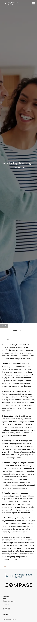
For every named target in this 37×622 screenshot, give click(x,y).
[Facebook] (3, 609)
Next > (5, 566)
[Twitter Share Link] (8, 345)
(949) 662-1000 (9, 601)
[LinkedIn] (9, 609)
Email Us (6, 604)
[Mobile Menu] (33, 3)
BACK (4, 326)
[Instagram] (6, 609)
